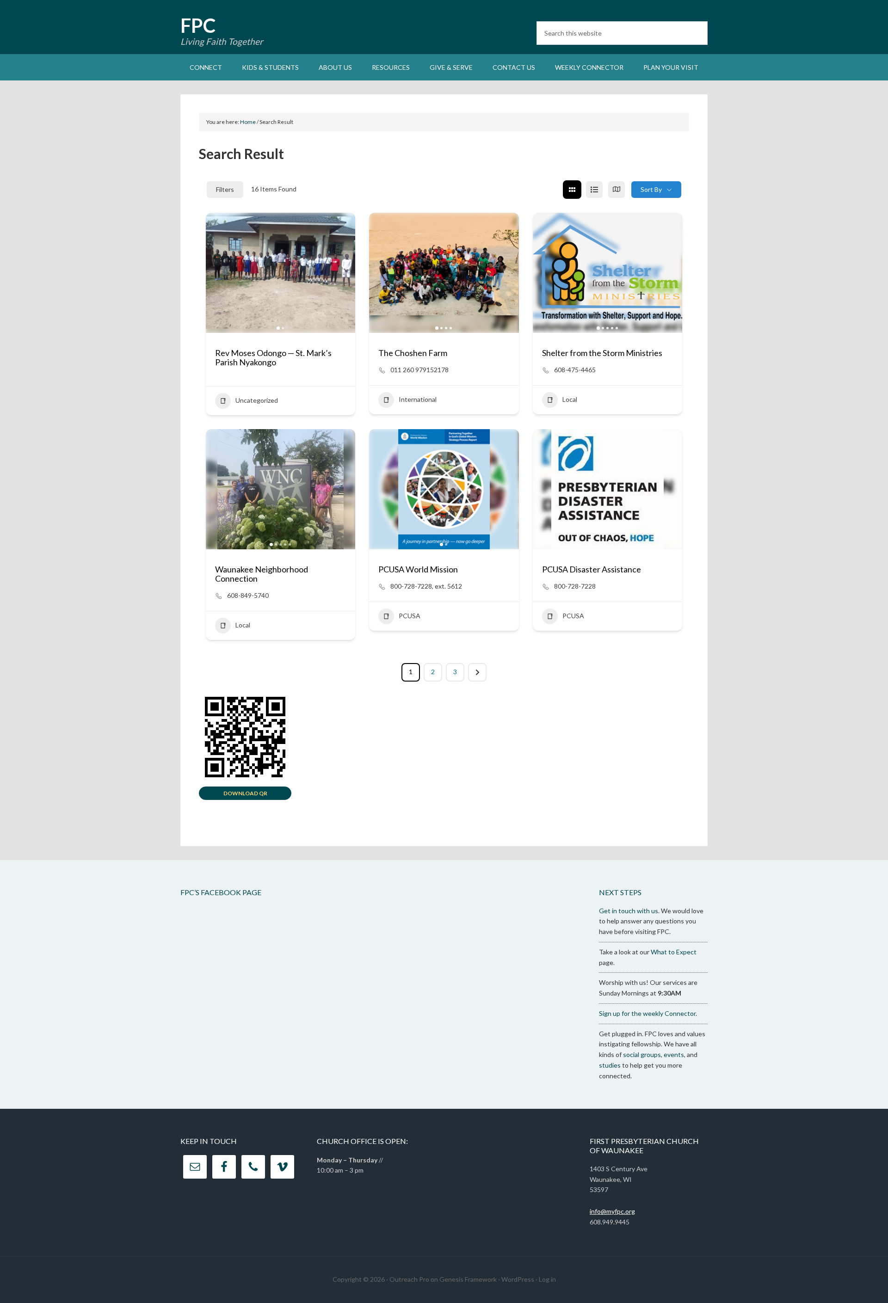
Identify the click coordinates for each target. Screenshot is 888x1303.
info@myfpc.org (612, 1211)
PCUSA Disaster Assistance (591, 569)
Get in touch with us (628, 911)
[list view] (594, 189)
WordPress (517, 1279)
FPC (198, 25)
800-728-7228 (575, 586)
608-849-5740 (248, 595)
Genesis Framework (468, 1279)
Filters (225, 189)
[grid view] (572, 189)
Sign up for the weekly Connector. (648, 1013)
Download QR (245, 793)
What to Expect (674, 952)
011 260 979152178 (419, 370)
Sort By (651, 189)
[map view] (616, 189)
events (674, 1054)
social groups (642, 1054)
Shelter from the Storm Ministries (602, 353)
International (418, 399)
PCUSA (409, 616)
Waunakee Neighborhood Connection (261, 574)
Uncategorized (256, 400)
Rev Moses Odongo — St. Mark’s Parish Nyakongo (273, 357)
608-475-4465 (575, 370)
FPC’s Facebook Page (220, 892)
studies (610, 1065)
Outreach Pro (409, 1279)
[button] (217, 273)
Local (569, 399)
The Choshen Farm (412, 353)
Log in (547, 1279)
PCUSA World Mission (418, 569)
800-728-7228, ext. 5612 (426, 586)
